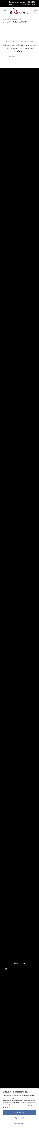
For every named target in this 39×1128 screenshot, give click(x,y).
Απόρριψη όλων (19, 1123)
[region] (19, 1108)
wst (24, 963)
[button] (5, 11)
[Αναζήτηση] (30, 56)
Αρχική (6, 19)
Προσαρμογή (19, 1118)
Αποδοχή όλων (19, 1112)
